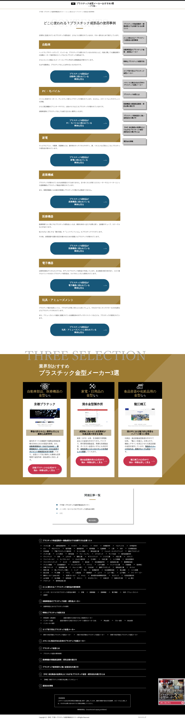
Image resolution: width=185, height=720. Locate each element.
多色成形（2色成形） (50, 618)
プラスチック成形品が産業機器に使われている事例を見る (79, 201)
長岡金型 (68, 578)
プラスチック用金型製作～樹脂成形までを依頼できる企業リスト (134, 26)
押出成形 (106, 621)
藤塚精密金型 (128, 562)
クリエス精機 (47, 565)
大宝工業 (118, 556)
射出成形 (130, 621)
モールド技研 (81, 551)
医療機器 (103, 592)
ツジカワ (74, 546)
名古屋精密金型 (109, 570)
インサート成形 (48, 621)
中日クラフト (56, 548)
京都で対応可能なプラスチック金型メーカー (124, 635)
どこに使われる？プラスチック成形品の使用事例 (134, 39)
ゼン (44, 548)
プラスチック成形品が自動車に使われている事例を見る (79, 76)
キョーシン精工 (77, 567)
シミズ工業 (106, 556)
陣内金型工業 (95, 551)
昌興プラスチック (104, 567)
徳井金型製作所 (126, 554)
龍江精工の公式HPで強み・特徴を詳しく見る (139, 461)
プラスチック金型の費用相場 (52, 653)
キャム (83, 575)
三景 (113, 548)
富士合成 (46, 573)
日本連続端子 (61, 565)
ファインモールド (48, 559)
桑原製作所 (76, 562)
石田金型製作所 (129, 575)
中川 (85, 570)
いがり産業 (101, 565)
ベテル (68, 573)
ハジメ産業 (134, 570)
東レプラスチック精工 (61, 570)
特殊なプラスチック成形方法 (134, 61)
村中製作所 (133, 546)
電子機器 (114, 592)
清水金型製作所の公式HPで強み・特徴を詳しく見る (92, 461)
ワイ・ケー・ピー (136, 573)
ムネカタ (68, 556)
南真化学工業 (118, 578)
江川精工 (93, 559)
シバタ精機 (116, 559)
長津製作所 (95, 570)
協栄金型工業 (114, 562)
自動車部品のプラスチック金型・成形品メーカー (134, 51)
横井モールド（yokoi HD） (51, 575)
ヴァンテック (47, 556)
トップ (76, 570)
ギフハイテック (93, 556)
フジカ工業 (46, 546)
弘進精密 (103, 548)
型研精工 (139, 565)
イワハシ (89, 565)
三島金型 (78, 573)
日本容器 (46, 551)
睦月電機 (68, 548)
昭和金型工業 (120, 567)
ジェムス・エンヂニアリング (114, 551)
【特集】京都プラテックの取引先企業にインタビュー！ (60, 679)
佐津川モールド (71, 575)
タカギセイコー (93, 578)
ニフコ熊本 (59, 554)
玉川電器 (57, 578)
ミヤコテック (99, 554)
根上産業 (122, 570)
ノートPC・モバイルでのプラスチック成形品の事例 (77, 509)
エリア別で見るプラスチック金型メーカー (134, 72)
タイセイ (132, 567)
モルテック (115, 575)
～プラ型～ (95, 4)
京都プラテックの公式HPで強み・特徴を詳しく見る (44, 469)
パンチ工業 (46, 554)
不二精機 (57, 573)
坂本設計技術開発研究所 (98, 575)
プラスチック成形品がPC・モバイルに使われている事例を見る (79, 123)
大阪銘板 (128, 565)
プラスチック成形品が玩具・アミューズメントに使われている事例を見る (79, 329)
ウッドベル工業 (115, 565)
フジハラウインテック (50, 562)
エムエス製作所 (80, 559)
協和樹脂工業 (63, 567)
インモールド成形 (48, 623)
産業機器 (63, 517)
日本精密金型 (132, 548)
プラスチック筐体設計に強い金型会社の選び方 (134, 117)
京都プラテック (48, 567)
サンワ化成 (112, 554)
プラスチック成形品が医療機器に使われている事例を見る (79, 248)
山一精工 (131, 578)
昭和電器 (92, 548)
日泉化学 (106, 578)
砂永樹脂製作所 (100, 562)
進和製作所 (80, 548)
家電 (61, 513)
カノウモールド (65, 559)
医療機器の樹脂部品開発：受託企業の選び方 (134, 105)
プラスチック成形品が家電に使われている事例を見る (79, 160)
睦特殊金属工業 (61, 581)
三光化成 (90, 567)
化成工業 (104, 559)
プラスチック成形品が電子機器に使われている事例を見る (79, 285)
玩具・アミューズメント (130, 592)
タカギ (95, 546)
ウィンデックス (76, 565)
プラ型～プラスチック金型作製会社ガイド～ (75, 505)
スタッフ (129, 556)
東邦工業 (46, 570)
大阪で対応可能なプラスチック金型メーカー (91, 635)
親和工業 (79, 556)
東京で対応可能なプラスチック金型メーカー (57, 635)
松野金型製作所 (61, 546)
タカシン (79, 578)
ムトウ (100, 573)
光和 (58, 556)
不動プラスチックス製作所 (62, 551)
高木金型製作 (129, 559)
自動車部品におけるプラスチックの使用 (55, 606)
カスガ (65, 562)
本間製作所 (106, 546)
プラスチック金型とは (132, 94)
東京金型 (71, 554)
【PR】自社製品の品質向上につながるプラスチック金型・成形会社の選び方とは (134, 130)
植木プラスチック (133, 551)
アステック (46, 581)
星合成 (87, 562)
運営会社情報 (128, 141)
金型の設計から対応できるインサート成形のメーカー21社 (78, 621)
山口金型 (46, 578)
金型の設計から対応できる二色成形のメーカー (78, 618)
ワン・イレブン (84, 554)
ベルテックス (120, 546)
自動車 (45, 595)
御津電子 (89, 573)
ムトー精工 (110, 573)
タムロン (85, 546)
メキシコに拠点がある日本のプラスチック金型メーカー (134, 84)
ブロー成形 (118, 621)
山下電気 (122, 573)
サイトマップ (142, 717)
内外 (121, 548)
